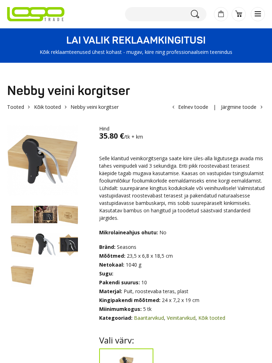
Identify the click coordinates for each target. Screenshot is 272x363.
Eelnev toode (193, 107)
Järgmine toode (238, 107)
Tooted (15, 107)
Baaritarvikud (149, 317)
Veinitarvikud (181, 317)
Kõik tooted (47, 107)
